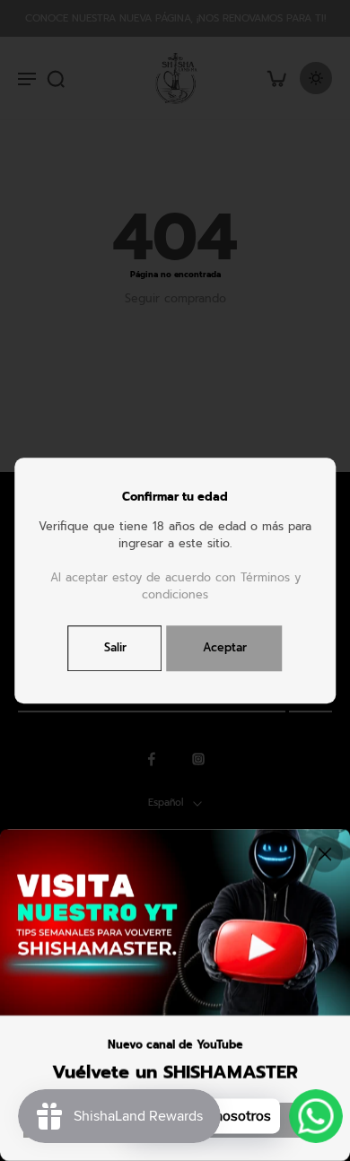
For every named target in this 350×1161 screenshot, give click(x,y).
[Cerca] (325, 854)
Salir (115, 647)
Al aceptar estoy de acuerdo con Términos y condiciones (175, 586)
